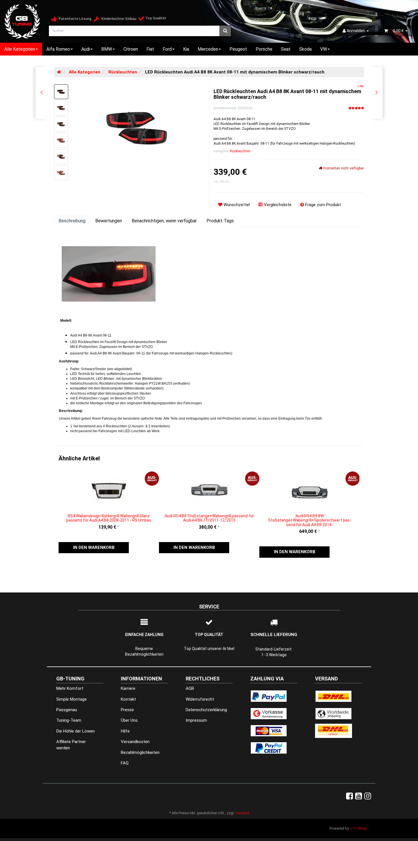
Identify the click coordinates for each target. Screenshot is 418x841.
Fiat (150, 49)
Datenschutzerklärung (206, 709)
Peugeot (238, 49)
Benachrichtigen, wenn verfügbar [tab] (164, 220)
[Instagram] (367, 796)
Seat (286, 49)
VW (323, 49)
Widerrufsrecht (200, 699)
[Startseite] (59, 72)
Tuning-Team (68, 720)
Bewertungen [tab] (108, 220)
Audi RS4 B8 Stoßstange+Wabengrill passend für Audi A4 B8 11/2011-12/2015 (209, 518)
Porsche (264, 49)
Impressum (196, 720)
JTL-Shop (358, 828)
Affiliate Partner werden (71, 744)
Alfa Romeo (58, 49)
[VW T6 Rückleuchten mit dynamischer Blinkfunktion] (41, 93)
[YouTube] (358, 796)
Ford (167, 49)
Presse (127, 709)
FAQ (125, 763)
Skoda (305, 49)
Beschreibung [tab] (72, 220)
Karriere (128, 688)
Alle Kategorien (19, 49)
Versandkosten (135, 741)
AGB (190, 688)
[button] (94, 547)
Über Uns (129, 720)
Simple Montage (71, 699)
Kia (186, 49)
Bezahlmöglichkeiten (140, 752)
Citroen (130, 49)
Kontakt (128, 699)
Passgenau (66, 709)
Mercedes (208, 49)
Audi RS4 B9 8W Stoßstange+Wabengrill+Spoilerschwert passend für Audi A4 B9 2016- (309, 520)
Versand (242, 813)
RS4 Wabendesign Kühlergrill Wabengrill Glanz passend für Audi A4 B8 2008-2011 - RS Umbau (108, 518)
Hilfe (125, 731)
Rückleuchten (240, 151)
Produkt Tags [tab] (220, 220)
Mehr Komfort (69, 688)
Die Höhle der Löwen (75, 731)
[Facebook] (349, 796)
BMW (106, 49)
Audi (85, 49)
